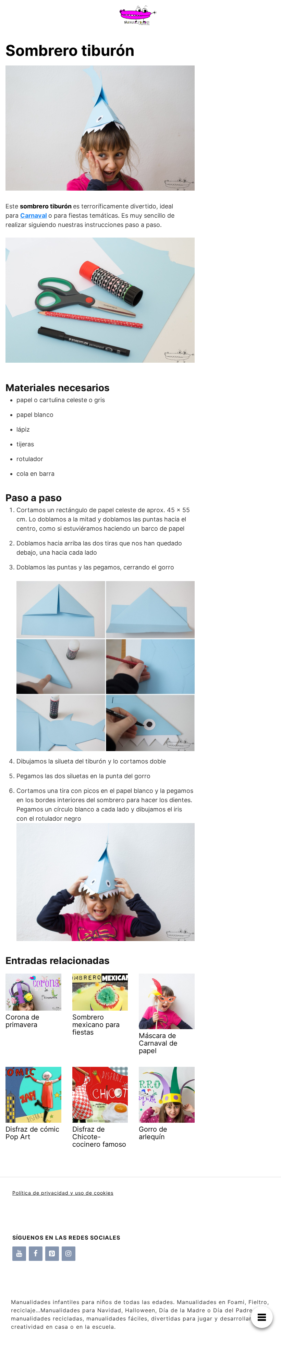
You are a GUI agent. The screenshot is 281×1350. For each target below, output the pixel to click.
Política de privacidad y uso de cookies (62, 1193)
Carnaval (33, 215)
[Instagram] (68, 1253)
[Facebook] (35, 1253)
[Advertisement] (235, 185)
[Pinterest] (52, 1253)
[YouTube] (19, 1253)
